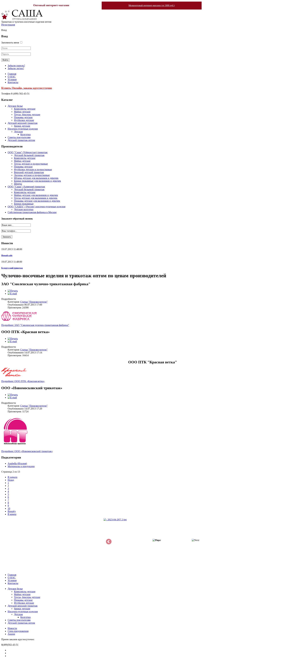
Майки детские (22, 111)
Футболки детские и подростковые (33, 169)
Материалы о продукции (21, 466)
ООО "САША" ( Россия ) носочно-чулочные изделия (36, 206)
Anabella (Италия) (17, 463)
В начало (12, 477)
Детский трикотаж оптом (21, 140)
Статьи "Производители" (34, 301)
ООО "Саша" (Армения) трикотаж (26, 186)
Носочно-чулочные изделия (23, 128)
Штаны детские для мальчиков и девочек (36, 178)
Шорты (18, 183)
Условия (12, 79)
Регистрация (8, 24)
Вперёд (12, 511)
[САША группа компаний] (22, 19)
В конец (12, 514)
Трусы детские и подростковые (31, 163)
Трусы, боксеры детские (27, 114)
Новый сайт (6, 255)
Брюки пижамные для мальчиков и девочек (37, 181)
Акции (11, 634)
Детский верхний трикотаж (22, 123)
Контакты (13, 82)
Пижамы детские (23, 117)
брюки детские (22, 126)
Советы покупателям (19, 137)
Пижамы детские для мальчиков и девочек (37, 201)
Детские (18, 131)
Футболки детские (24, 120)
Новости (12, 628)
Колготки (25, 134)
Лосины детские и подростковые (32, 175)
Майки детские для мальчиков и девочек (36, 195)
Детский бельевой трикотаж (29, 155)
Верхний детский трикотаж (29, 172)
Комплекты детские (24, 108)
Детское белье (15, 106)
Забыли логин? (16, 68)
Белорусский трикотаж (12, 268)
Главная (12, 73)
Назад (11, 480)
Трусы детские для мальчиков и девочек (35, 198)
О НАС (12, 76)
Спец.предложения (18, 631)
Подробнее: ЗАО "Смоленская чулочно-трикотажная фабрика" (35, 325)
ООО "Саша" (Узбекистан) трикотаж (27, 152)
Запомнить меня (10, 42)
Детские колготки (23, 209)
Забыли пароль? (16, 65)
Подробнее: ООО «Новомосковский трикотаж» (27, 451)
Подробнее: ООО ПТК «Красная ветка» (23, 381)
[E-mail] (12, 293)
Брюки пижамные (24, 203)
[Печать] (13, 290)
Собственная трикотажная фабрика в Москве (32, 212)
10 (9, 508)
